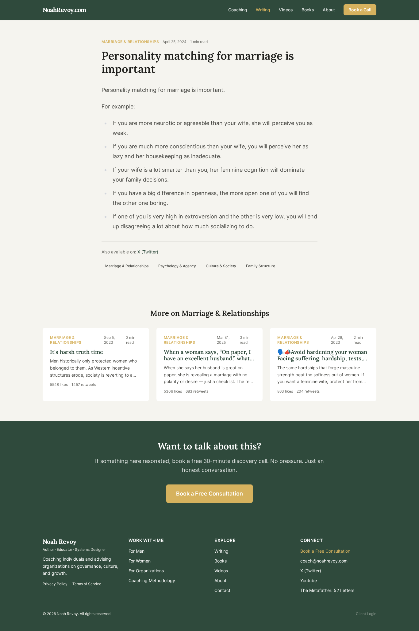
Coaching (237, 9)
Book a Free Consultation (209, 493)
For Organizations (146, 570)
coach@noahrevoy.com (324, 560)
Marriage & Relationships (130, 41)
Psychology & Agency (177, 266)
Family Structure (260, 266)
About (329, 9)
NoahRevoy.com (64, 10)
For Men (136, 551)
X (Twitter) (147, 251)
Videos (286, 9)
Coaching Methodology (152, 580)
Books (308, 9)
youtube (308, 580)
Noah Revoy (59, 541)
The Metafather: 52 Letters (327, 590)
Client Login (366, 613)
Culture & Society (221, 266)
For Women (140, 560)
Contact (222, 590)
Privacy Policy (55, 584)
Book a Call (359, 9)
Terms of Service (86, 584)
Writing (263, 9)
